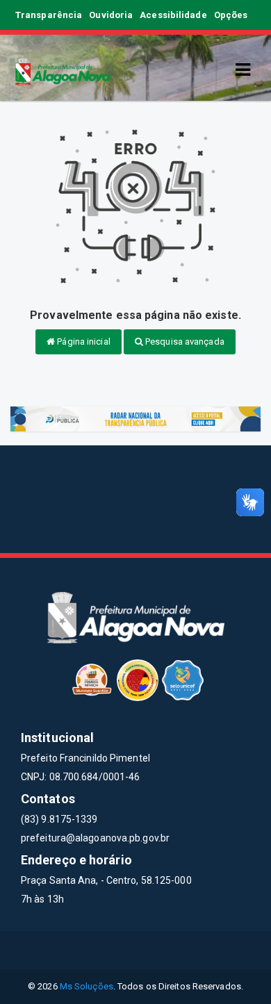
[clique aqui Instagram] (186, 950)
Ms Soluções (86, 986)
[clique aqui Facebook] (86, 950)
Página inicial (82, 341)
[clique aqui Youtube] (152, 950)
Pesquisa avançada (183, 341)
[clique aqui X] (119, 950)
